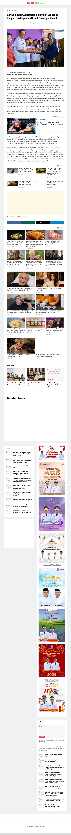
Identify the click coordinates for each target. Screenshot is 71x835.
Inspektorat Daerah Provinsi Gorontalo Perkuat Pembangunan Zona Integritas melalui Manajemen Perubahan (22, 460)
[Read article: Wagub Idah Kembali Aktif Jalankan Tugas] (36, 374)
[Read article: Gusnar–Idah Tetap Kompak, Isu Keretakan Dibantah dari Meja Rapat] (41, 788)
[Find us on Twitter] (38, 830)
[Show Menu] (5, 2)
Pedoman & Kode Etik (43, 818)
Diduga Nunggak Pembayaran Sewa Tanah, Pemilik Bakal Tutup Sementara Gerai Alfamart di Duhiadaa (54, 781)
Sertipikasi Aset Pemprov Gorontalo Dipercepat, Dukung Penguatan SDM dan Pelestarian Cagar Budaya (22, 487)
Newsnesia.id (32, 826)
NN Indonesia (12, 23)
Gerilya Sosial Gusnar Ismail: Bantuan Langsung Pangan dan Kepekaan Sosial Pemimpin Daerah (22, 454)
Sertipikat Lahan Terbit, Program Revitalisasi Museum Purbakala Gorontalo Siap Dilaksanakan (20, 473)
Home (8, 10)
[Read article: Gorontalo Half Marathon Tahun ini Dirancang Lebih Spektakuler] (16, 374)
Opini (34, 23)
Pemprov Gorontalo (41, 23)
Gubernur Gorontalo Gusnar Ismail (19, 216)
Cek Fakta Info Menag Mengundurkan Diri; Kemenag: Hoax (55, 384)
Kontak (35, 818)
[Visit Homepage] (35, 2)
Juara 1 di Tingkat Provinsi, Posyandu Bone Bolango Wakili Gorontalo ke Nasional (22, 494)
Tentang (23, 818)
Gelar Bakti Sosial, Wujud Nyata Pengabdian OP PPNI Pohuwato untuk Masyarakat (22, 512)
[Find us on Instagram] (33, 830)
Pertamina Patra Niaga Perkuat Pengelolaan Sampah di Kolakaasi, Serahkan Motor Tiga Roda (53, 774)
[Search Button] (66, 2)
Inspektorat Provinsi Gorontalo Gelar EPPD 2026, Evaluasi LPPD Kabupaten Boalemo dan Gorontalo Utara (22, 480)
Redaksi (29, 818)
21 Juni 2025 (22, 23)
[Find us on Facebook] (31, 830)
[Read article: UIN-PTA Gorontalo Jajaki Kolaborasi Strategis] (9, 467)
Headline (14, 10)
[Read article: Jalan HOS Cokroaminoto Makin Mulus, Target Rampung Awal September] (9, 506)
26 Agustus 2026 (11, 387)
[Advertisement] (35, 203)
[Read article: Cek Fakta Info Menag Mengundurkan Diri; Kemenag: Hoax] (56, 374)
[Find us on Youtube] (35, 830)
